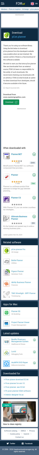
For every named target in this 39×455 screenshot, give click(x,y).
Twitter (12, 443)
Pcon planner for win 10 (15, 383)
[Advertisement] (19, 21)
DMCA (23, 431)
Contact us (19, 437)
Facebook (28, 443)
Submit (26, 434)
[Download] (34, 340)
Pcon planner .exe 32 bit (15, 387)
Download (9, 102)
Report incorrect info (12, 88)
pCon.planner (19, 36)
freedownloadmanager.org (24, 449)
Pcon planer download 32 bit (16, 379)
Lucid (13, 351)
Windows (4, 9)
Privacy (32, 431)
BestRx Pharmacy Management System (19, 340)
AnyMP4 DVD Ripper (19, 362)
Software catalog (10, 431)
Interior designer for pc (14, 395)
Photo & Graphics (15, 9)
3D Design (25, 9)
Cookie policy (15, 434)
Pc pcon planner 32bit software (18, 391)
